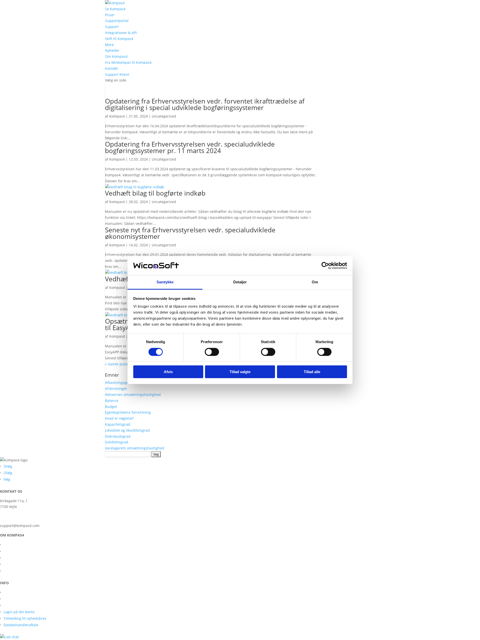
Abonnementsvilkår (20, 598)
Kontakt (111, 68)
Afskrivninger (116, 388)
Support (111, 26)
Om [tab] (315, 282)
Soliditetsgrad (116, 442)
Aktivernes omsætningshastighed (133, 394)
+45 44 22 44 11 (13, 516)
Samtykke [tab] (165, 282)
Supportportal (116, 20)
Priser (110, 15)
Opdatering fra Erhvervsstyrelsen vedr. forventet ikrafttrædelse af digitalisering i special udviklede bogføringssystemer (204, 104)
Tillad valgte (240, 372)
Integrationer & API (121, 32)
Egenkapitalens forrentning (128, 412)
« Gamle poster (117, 364)
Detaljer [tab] (240, 282)
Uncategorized (164, 116)
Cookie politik (15, 605)
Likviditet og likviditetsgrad (127, 430)
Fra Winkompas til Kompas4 (128, 62)
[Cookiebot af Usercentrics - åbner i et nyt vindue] (325, 265)
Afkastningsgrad (118, 382)
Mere (109, 44)
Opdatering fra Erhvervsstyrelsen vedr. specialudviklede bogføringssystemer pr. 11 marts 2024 (190, 147)
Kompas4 (117, 116)
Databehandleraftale (21, 624)
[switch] (212, 352)
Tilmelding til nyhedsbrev (25, 618)
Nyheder (112, 50)
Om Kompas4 (116, 56)
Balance (111, 400)
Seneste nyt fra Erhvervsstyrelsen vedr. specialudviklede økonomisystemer (190, 233)
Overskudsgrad (117, 436)
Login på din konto (19, 611)
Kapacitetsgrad (117, 424)
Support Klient (117, 74)
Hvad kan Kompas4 (20, 564)
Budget (111, 406)
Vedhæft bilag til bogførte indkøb (155, 193)
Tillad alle (312, 372)
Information (13, 592)
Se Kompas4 (115, 9)
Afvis (168, 372)
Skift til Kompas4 (119, 38)
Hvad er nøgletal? (119, 418)
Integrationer (15, 557)
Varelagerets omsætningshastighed (134, 448)
